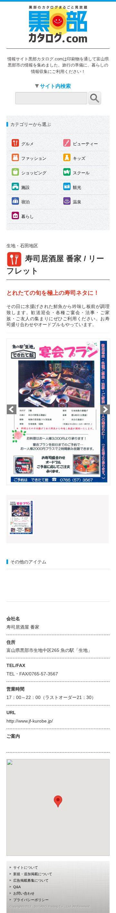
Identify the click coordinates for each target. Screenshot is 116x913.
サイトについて (25, 867)
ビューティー (80, 143)
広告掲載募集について (31, 880)
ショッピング (28, 172)
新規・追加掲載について (32, 874)
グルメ (22, 143)
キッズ (74, 157)
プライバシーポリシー (31, 900)
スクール (76, 172)
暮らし (22, 215)
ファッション (28, 157)
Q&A (17, 887)
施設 (20, 186)
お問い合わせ (23, 893)
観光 (72, 186)
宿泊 (20, 201)
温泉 (72, 201)
